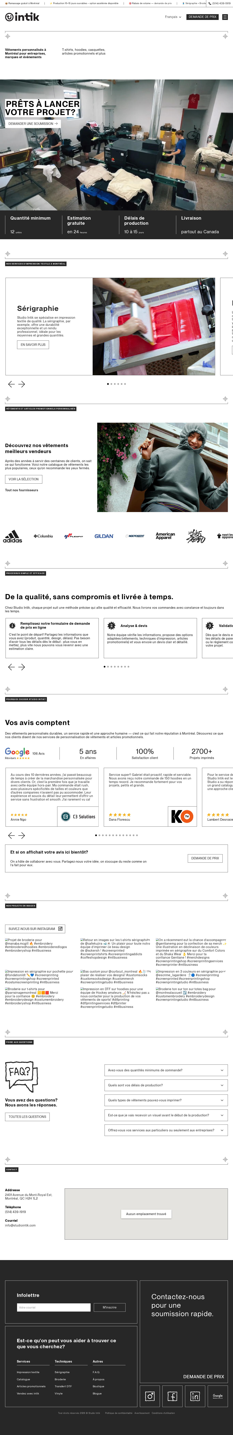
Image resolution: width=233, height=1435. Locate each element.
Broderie (204, 3)
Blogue (97, 1393)
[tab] (108, 384)
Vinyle (59, 1393)
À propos (98, 1379)
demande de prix (163, 3)
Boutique (98, 1386)
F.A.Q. (96, 1372)
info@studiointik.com (20, 1225)
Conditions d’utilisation (163, 1413)
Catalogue (23, 1379)
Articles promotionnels (31, 1386)
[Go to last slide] (11, 384)
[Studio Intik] (22, 17)
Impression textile (28, 1372)
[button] (166, 1070)
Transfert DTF (63, 1386)
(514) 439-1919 (15, 1212)
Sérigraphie (191, 3)
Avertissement (142, 1413)
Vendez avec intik (28, 1393)
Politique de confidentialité (119, 1413)
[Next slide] (22, 384)
